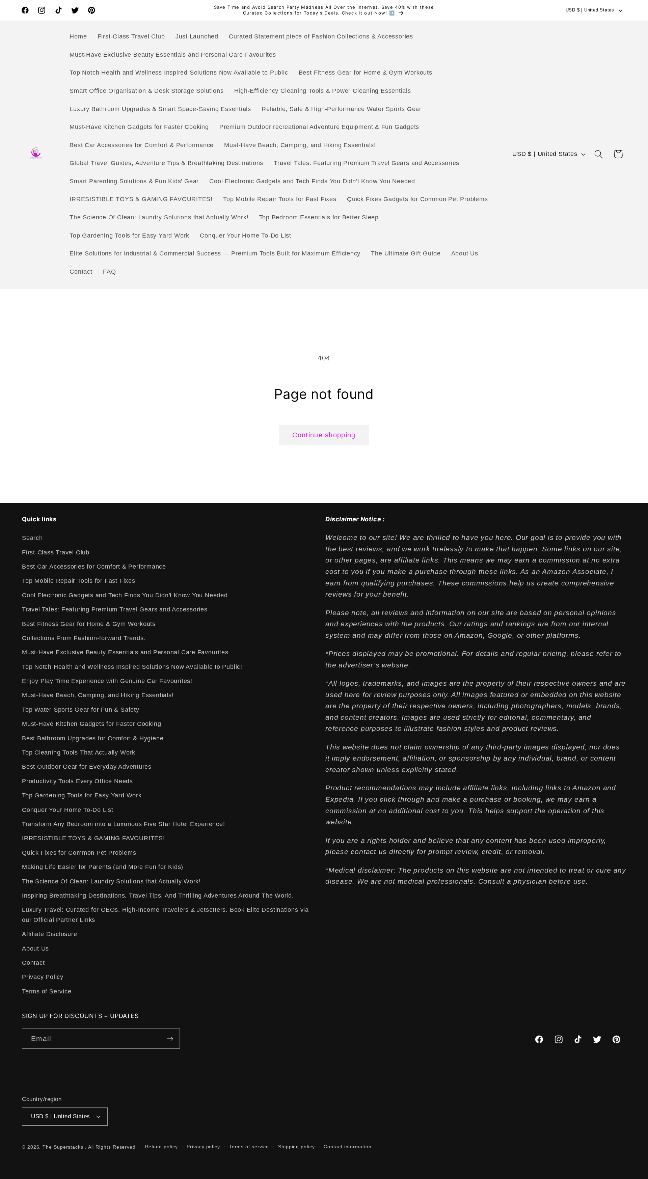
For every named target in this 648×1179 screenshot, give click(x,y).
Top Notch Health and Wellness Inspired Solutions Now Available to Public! (132, 666)
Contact (33, 962)
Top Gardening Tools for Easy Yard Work (82, 795)
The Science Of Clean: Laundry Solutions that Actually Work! (111, 881)
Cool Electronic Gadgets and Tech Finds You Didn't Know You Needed (125, 595)
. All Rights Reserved (110, 1146)
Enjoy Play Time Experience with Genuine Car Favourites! (107, 681)
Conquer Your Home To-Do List (67, 809)
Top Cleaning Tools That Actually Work (78, 752)
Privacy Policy (42, 977)
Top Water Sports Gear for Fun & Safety (80, 709)
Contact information (347, 1146)
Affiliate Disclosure (49, 934)
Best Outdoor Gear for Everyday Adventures (87, 767)
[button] (599, 154)
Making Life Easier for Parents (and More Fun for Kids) (102, 866)
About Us (35, 948)
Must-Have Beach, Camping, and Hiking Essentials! (97, 695)
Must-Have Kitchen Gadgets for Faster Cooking (91, 724)
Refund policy (161, 1146)
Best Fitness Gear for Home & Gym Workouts (89, 624)
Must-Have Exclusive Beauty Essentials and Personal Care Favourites (125, 652)
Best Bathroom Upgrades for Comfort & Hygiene (92, 738)
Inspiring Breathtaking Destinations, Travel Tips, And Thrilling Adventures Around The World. (158, 895)
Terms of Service (46, 991)
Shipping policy (296, 1146)
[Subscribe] (170, 1039)
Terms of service (249, 1146)
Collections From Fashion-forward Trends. (83, 638)
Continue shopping (323, 435)
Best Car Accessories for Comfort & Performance (94, 566)
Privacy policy (203, 1146)
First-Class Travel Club (55, 552)
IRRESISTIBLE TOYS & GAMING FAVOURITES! (93, 838)
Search (32, 537)
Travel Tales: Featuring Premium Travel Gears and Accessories (115, 609)
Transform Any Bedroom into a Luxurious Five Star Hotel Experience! (123, 824)
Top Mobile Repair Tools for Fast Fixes (78, 581)
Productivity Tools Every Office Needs (77, 781)
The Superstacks (63, 1146)
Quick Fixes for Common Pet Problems (79, 852)
